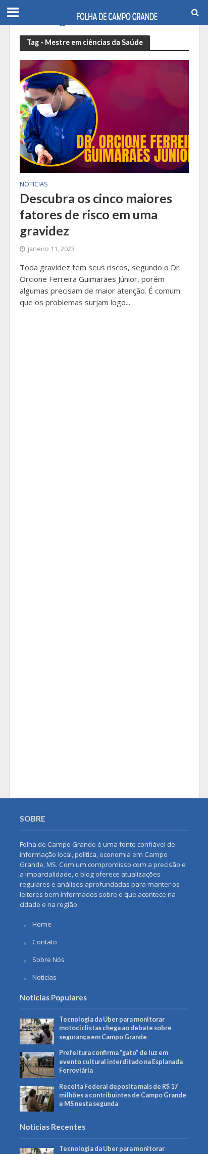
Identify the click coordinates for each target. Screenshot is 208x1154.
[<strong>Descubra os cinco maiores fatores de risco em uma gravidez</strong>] (104, 116)
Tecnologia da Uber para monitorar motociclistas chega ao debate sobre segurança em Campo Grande (115, 1028)
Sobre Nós (48, 959)
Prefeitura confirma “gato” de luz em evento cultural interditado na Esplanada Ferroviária (121, 1061)
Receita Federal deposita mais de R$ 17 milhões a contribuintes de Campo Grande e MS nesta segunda (122, 1095)
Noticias (34, 184)
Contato (44, 941)
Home (41, 924)
